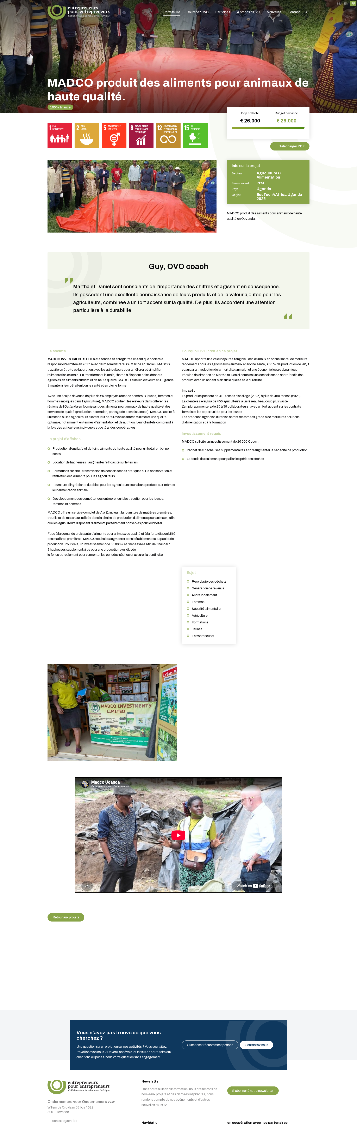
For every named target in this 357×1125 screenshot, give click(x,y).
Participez (222, 12)
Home (78, 12)
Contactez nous (256, 1045)
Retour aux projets (65, 917)
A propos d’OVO (248, 12)
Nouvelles (274, 12)
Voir (112, 712)
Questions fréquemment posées (210, 1045)
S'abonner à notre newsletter (253, 1090)
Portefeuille (171, 12)
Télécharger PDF (292, 146)
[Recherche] (306, 12)
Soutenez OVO (198, 12)
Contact (294, 12)
